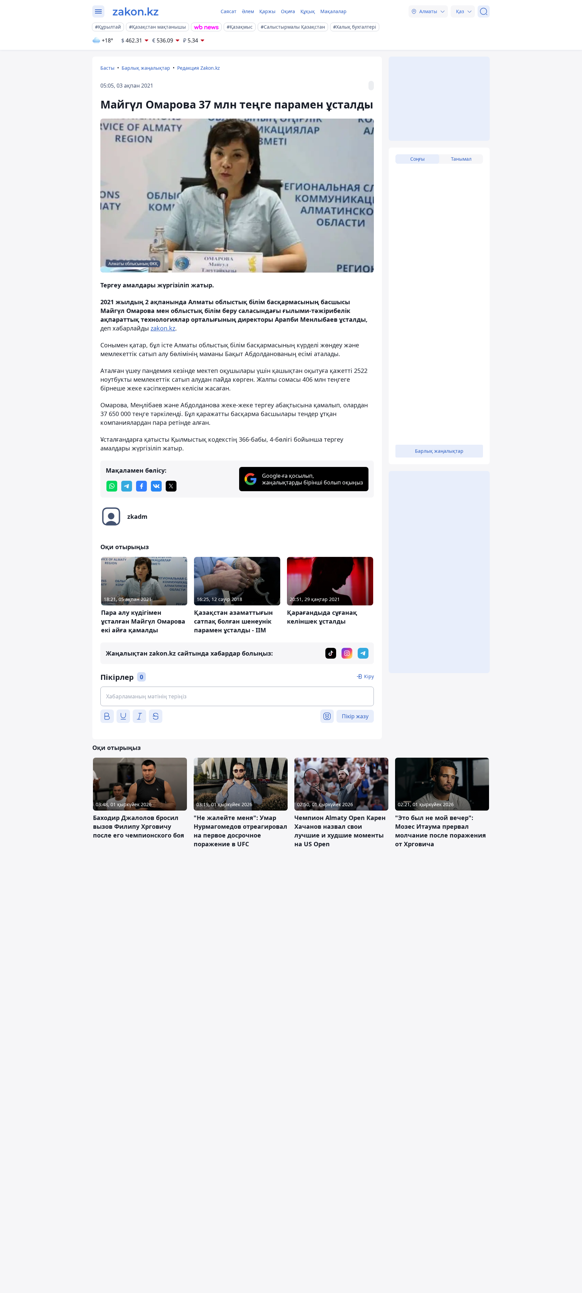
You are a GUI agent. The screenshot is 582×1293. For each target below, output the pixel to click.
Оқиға (288, 11)
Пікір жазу (355, 716)
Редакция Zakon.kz (198, 68)
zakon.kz (163, 328)
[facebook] (141, 486)
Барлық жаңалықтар (146, 68)
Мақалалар (333, 11)
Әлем (248, 11)
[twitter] (171, 486)
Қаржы (267, 11)
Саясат (228, 11)
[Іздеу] (484, 11)
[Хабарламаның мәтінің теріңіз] (237, 696)
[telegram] (127, 486)
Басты (107, 68)
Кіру (369, 676)
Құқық (307, 11)
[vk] (156, 486)
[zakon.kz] (135, 11)
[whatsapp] (112, 486)
